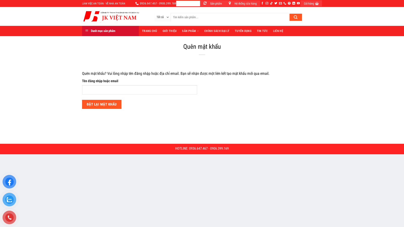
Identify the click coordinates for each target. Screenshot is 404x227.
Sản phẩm (189, 31)
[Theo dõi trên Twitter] (275, 3)
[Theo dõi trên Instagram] (267, 3)
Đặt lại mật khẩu (102, 104)
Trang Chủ (149, 31)
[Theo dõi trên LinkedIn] (293, 3)
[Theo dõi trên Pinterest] (289, 3)
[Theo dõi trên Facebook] (262, 3)
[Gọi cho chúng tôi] (284, 3)
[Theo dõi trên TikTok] (271, 3)
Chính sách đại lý (216, 31)
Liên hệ (278, 31)
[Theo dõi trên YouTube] (298, 3)
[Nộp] (296, 17)
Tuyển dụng (243, 31)
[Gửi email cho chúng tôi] (280, 3)
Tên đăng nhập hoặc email (100, 81)
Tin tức (262, 31)
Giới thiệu (170, 31)
